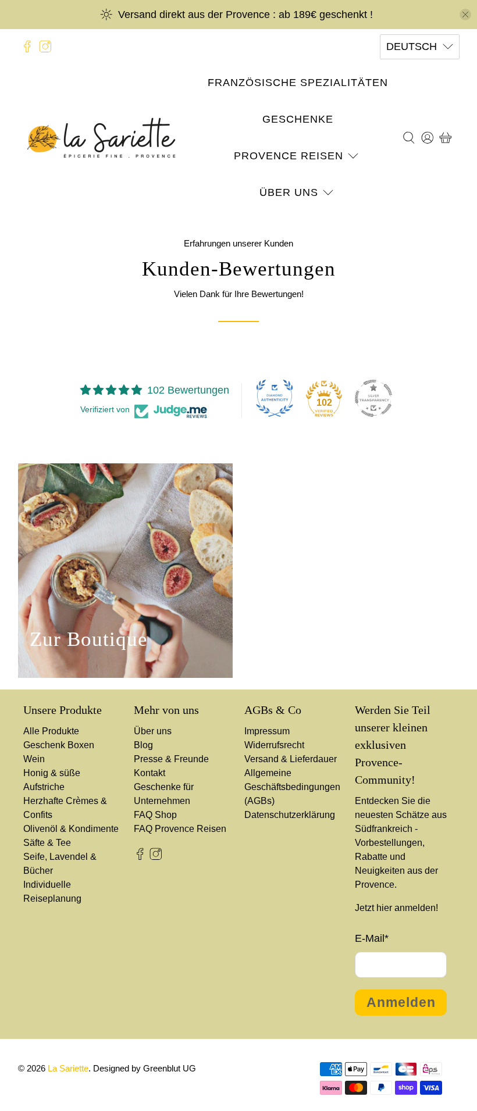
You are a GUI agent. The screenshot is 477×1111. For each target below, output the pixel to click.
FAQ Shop (155, 815)
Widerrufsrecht (274, 745)
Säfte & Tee (47, 843)
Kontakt (149, 773)
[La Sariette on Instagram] (45, 46)
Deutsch (411, 46)
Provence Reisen (288, 156)
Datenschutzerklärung (289, 815)
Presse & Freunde (171, 759)
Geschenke (297, 119)
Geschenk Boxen (58, 745)
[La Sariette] (101, 138)
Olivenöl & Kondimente (71, 829)
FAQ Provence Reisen (180, 829)
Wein (34, 759)
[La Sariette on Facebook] (27, 46)
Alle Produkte (51, 731)
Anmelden (401, 1002)
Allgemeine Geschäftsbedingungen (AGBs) (292, 787)
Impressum (267, 731)
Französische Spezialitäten (298, 82)
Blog (143, 745)
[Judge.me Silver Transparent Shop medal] (373, 398)
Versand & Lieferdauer (290, 759)
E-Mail (372, 938)
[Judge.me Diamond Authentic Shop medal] (274, 398)
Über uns (288, 192)
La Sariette (68, 1068)
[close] (465, 14)
